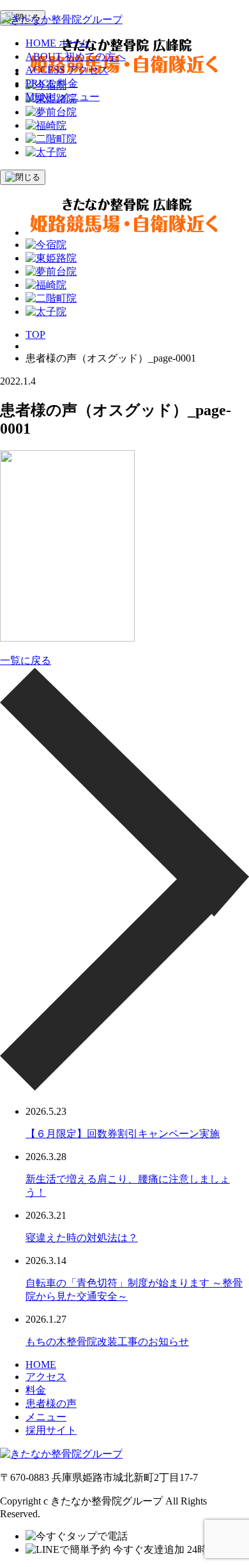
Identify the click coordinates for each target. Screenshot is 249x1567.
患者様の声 (51, 1403)
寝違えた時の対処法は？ (82, 1237)
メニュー (46, 1416)
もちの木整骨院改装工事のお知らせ (107, 1341)
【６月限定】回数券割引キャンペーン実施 (123, 1133)
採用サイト (51, 1430)
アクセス (46, 1376)
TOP (35, 334)
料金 (36, 1390)
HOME (41, 1364)
